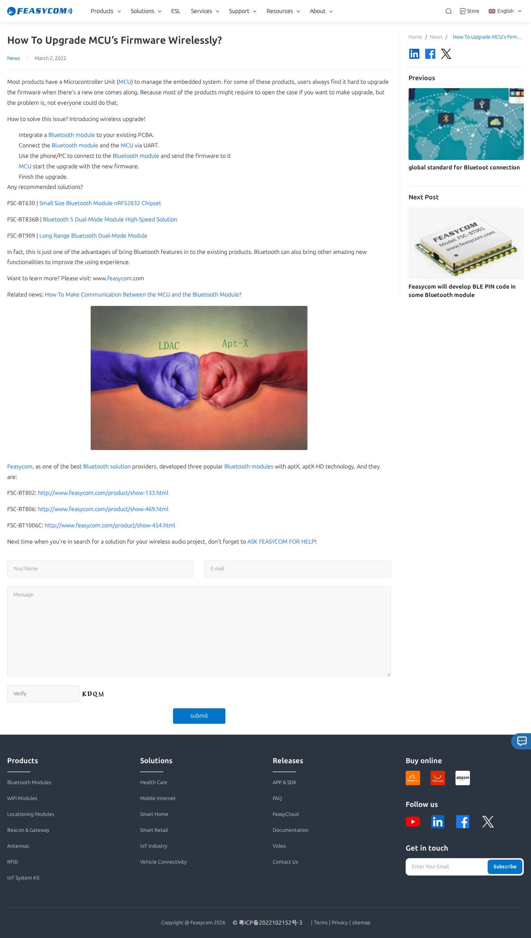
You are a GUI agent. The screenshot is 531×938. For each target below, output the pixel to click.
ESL (175, 11)
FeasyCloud (286, 814)
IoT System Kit (23, 878)
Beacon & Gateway (28, 830)
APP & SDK (285, 782)
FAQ (277, 798)
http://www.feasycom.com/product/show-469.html (103, 509)
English (505, 11)
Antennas (18, 846)
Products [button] (102, 11)
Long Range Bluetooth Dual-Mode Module (93, 235)
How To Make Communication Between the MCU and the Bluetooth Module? (143, 294)
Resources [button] (280, 11)
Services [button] (201, 11)
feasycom (119, 278)
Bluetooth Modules (29, 782)
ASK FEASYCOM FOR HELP (281, 541)
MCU (124, 81)
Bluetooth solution (107, 466)
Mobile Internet (158, 798)
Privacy (340, 922)
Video (279, 846)
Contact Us (285, 862)
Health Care (153, 782)
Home (415, 37)
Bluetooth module (71, 134)
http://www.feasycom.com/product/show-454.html (110, 525)
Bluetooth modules (248, 466)
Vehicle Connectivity (163, 862)
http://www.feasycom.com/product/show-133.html (103, 492)
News (13, 58)
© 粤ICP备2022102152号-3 (267, 922)
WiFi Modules (22, 798)
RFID (12, 862)
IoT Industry (153, 846)
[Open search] (449, 11)
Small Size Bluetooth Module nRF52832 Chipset (100, 203)
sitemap (361, 922)
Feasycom (20, 466)
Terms (321, 922)
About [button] (317, 11)
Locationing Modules (30, 814)
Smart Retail (154, 830)
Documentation (290, 830)
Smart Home (154, 814)
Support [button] (239, 11)
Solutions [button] (142, 11)
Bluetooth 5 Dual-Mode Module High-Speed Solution (110, 219)
